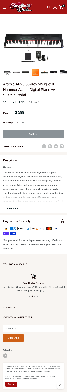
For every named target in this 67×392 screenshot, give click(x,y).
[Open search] (49, 7)
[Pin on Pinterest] (50, 146)
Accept (11, 384)
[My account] (55, 7)
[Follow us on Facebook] (5, 355)
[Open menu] (4, 7)
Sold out (33, 134)
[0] (61, 7)
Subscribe (13, 338)
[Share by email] (62, 146)
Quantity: (8, 122)
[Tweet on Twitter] (56, 146)
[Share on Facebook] (44, 146)
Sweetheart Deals (14, 102)
